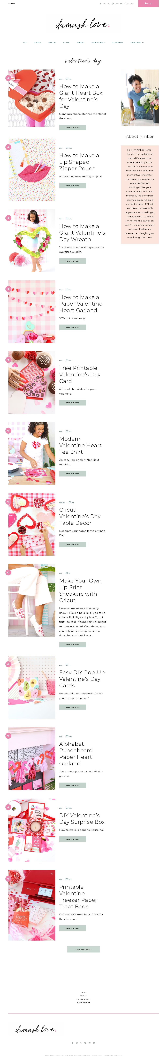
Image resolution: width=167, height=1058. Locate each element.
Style (66, 43)
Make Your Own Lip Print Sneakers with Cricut (80, 590)
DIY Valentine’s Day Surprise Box (82, 818)
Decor (52, 43)
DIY (25, 43)
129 (69, 290)
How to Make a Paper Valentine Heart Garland (81, 303)
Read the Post (72, 127)
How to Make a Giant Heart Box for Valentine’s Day (80, 96)
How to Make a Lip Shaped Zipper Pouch (79, 162)
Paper (37, 43)
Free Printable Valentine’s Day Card (80, 374)
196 (72, 502)
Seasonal (135, 43)
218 (69, 879)
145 (69, 219)
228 (70, 736)
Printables (98, 43)
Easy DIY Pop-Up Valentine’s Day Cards (82, 679)
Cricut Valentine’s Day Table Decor (80, 516)
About (83, 992)
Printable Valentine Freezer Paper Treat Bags (78, 897)
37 (69, 665)
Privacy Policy (83, 999)
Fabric (80, 43)
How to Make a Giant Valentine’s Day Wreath (82, 232)
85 (69, 573)
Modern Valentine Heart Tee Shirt (80, 445)
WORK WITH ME (83, 1002)
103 (69, 79)
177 (70, 431)
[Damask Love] (36, 1034)
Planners (117, 43)
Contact (84, 996)
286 (70, 808)
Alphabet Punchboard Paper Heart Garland (76, 754)
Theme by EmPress (113, 1055)
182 (69, 360)
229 (70, 148)
